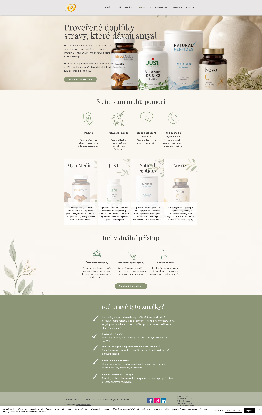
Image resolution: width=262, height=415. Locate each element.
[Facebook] (150, 400)
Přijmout (249, 410)
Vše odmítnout (233, 410)
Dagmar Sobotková (83, 405)
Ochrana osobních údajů (105, 399)
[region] (80, 192)
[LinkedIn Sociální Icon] (163, 400)
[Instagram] (157, 400)
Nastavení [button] (218, 410)
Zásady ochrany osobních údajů (33, 411)
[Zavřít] (258, 410)
